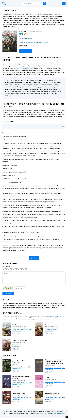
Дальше (34, 258)
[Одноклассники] (25, 34)
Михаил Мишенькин (18, 380)
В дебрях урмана (17, 325)
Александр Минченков (25, 38)
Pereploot (15, 364)
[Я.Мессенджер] (20, 34)
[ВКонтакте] (22, 34)
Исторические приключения (51, 330)
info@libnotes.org (58, 413)
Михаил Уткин (49, 365)
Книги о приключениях (42, 42)
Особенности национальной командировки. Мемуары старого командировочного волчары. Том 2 (54, 362)
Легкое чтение (23, 42)
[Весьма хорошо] (16, 269)
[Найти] (44, 3)
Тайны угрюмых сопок (19, 340)
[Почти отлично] (21, 269)
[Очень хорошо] (18, 269)
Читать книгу (26, 51)
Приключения (31, 42)
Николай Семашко (51, 395)
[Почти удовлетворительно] (6, 269)
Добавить (8, 293)
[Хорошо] (13, 269)
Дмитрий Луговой (50, 379)
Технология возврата (52, 393)
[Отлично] (23, 269)
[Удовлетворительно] (8, 269)
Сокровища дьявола (51, 325)
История (47, 329)
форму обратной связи (14, 415)
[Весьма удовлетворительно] (11, 269)
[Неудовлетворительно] (3, 269)
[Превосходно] (26, 269)
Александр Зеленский (19, 395)
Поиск (47, 377)
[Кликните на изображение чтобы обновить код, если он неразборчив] (7, 288)
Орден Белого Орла (18, 393)
